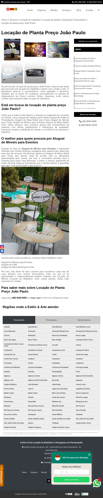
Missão (54, 10)
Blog (79, 10)
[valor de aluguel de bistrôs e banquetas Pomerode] (58, 50)
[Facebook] (2, 251)
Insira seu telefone (71, 467)
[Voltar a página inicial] (11, 10)
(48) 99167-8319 (95, 2)
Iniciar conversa (71, 479)
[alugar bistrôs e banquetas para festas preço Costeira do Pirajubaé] (12, 72)
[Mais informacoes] (99, 10)
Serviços (66, 10)
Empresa (41, 10)
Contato (89, 10)
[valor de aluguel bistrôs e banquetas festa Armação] (35, 50)
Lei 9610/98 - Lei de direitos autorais (60, 434)
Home (30, 10)
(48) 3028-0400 (80, 2)
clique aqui (35, 298)
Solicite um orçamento (87, 41)
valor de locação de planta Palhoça (88, 66)
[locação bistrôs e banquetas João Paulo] (35, 72)
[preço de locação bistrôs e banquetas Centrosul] (12, 50)
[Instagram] (49, 481)
